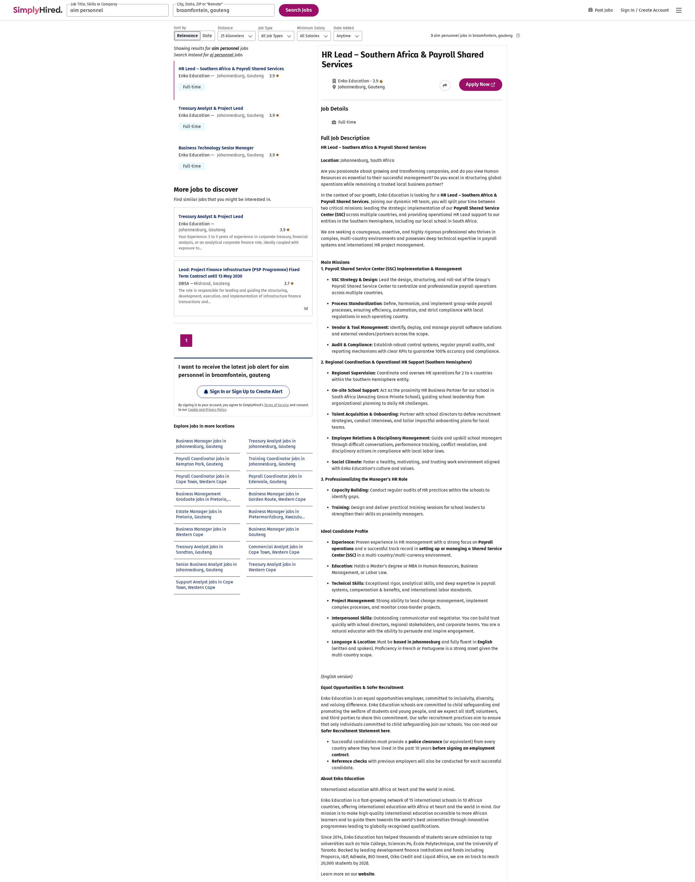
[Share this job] (445, 85)
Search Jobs (299, 10)
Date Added (344, 28)
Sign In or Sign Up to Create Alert (246, 392)
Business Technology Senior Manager (216, 147)
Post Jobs (604, 10)
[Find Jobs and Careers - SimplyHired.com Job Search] (37, 10)
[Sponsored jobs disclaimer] (518, 35)
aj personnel (221, 54)
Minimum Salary (311, 28)
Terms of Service (276, 405)
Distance (225, 28)
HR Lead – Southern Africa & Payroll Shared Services (231, 68)
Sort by (180, 27)
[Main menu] (678, 10)
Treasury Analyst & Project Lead (211, 108)
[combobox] (118, 10)
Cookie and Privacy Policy (207, 410)
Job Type (265, 28)
